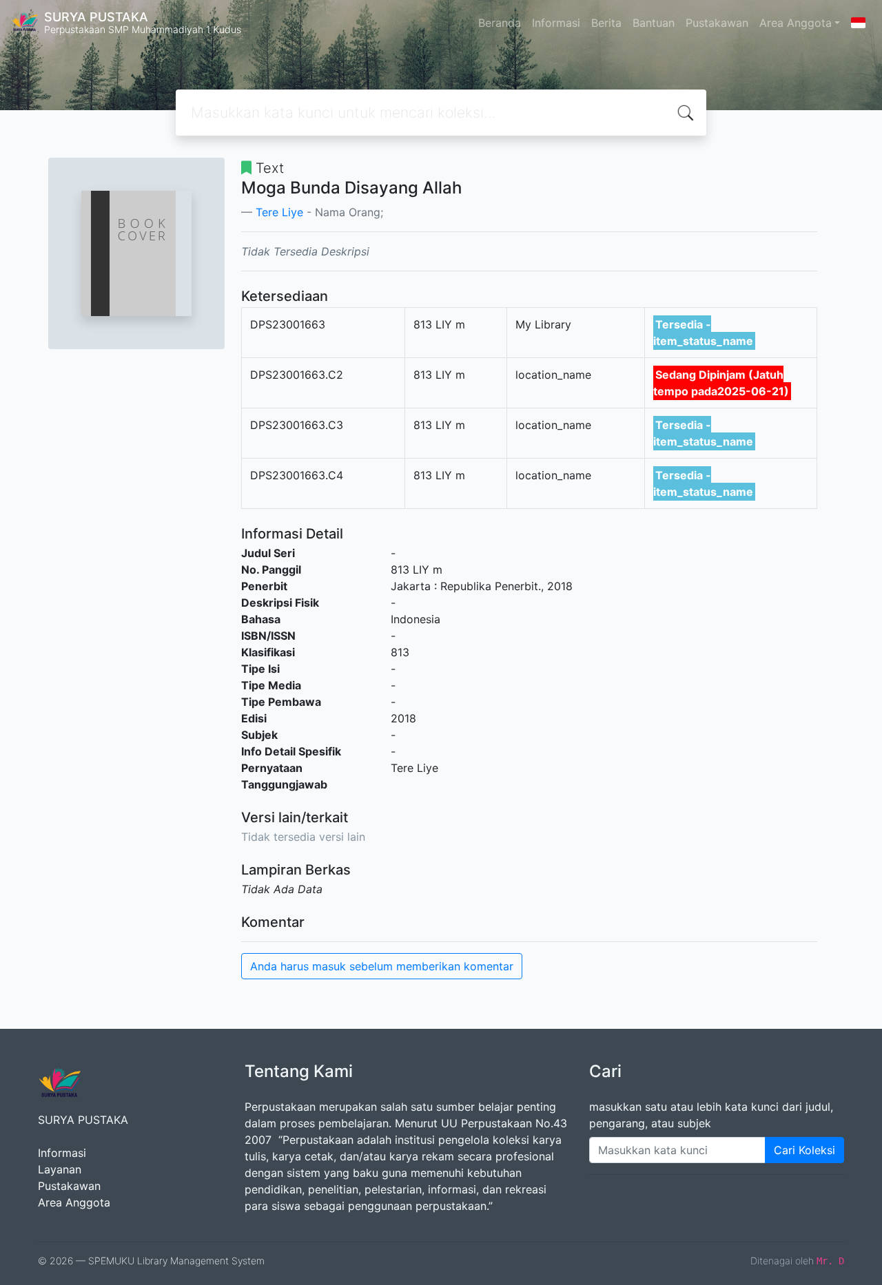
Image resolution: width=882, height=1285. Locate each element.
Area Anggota (795, 23)
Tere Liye (279, 212)
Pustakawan (717, 23)
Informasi (556, 23)
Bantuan (654, 23)
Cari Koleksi (804, 1150)
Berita (606, 23)
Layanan (59, 1169)
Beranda (499, 23)
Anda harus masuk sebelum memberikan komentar (381, 966)
